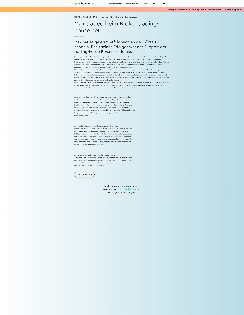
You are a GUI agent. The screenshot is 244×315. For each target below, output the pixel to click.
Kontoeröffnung (132, 3)
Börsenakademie (115, 3)
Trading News (90, 17)
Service (164, 3)
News (155, 3)
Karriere (145, 3)
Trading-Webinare (84, 174)
